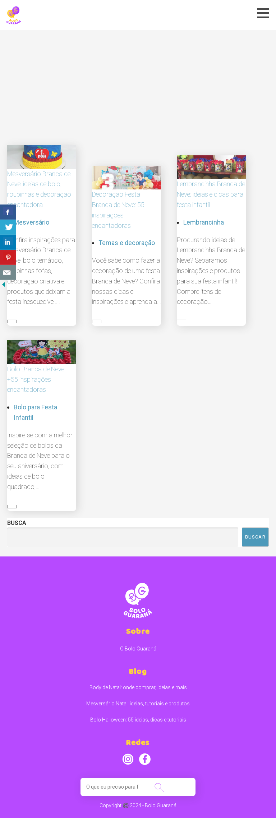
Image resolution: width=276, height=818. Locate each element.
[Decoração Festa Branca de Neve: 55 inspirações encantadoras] (126, 177)
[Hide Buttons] (3, 284)
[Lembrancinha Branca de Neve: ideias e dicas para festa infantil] (211, 166)
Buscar (255, 537)
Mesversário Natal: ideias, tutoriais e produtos (138, 703)
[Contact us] (8, 272)
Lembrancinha (203, 222)
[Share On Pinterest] (8, 257)
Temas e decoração (126, 242)
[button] (265, 13)
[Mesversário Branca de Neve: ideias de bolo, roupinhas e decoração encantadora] (41, 156)
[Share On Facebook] (8, 212)
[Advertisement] (138, 84)
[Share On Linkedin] (8, 242)
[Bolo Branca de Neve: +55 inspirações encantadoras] (41, 351)
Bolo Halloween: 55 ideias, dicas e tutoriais (138, 720)
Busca (16, 523)
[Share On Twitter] (8, 227)
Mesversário (31, 222)
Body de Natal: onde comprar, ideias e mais (138, 687)
